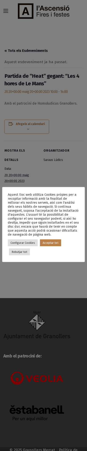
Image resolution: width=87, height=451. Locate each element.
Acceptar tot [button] (50, 242)
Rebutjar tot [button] (19, 252)
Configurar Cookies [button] (22, 242)
